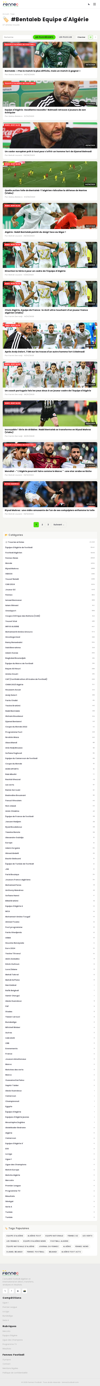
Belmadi (53, 1252)
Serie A (6, 1320)
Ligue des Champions (13, 1340)
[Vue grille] (91, 37)
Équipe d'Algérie (10, 1335)
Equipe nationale (54, 1236)
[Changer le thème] (89, 4)
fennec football (36, 1252)
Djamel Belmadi (15, 1252)
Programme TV (10, 1344)
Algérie (67, 1246)
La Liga (6, 1311)
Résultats (7, 1348)
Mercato (6, 1331)
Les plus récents (44, 37)
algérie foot (34, 1236)
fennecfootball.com (70, 1382)
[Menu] (94, 4)
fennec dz (73, 1236)
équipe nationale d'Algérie (20, 1246)
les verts (87, 1236)
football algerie (59, 1241)
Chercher (81, 37)
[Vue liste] (95, 37)
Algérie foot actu (71, 1252)
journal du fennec (49, 1246)
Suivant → (59, 524)
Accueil (6, 14)
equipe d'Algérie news (34, 1241)
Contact (6, 1364)
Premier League (10, 1307)
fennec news (82, 1246)
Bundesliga (8, 1316)
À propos (7, 1359)
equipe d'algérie (15, 1236)
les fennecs (13, 1241)
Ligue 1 (5, 1302)
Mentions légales (10, 1368)
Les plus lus (65, 37)
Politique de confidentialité (15, 1372)
